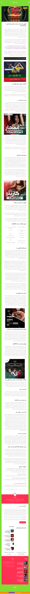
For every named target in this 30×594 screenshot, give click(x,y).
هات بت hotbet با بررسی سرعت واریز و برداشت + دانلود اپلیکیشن (7, 549)
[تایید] (17, 528)
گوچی (16, 52)
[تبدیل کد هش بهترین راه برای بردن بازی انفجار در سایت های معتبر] (25, 563)
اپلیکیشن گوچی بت (22, 178)
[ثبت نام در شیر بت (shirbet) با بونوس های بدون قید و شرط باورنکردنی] (12, 543)
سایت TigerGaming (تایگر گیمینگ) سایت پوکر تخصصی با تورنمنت (7, 540)
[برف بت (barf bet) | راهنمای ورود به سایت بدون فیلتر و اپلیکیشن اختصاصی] (12, 530)
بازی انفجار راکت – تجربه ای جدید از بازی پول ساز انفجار (19, 576)
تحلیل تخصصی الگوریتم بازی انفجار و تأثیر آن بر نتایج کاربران (20, 572)
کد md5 (20, 279)
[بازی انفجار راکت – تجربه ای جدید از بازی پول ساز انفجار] (25, 575)
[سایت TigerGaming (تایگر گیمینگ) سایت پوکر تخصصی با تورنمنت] (12, 539)
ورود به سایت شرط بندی (11, 592)
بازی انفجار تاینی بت (7, 553)
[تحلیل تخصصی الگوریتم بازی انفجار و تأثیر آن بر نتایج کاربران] (25, 571)
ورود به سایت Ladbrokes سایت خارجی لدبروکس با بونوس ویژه (7, 536)
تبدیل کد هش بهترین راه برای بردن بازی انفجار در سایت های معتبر (20, 564)
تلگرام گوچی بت (23, 152)
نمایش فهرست (19, 58)
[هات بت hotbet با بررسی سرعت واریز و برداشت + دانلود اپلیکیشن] (12, 548)
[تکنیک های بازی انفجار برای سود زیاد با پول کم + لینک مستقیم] (25, 567)
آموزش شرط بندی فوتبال (10, 110)
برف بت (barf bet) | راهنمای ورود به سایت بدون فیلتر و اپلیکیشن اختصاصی (7, 531)
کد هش (22, 279)
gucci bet (6, 218)
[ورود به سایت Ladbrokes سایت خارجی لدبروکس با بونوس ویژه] (12, 535)
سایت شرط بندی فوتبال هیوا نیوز (20, 553)
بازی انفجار (15, 2)
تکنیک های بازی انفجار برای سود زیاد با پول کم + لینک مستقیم (20, 568)
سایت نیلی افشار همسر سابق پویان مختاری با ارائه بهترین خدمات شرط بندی (20, 580)
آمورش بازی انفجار (21, 148)
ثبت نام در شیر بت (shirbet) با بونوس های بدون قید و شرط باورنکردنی (7, 544)
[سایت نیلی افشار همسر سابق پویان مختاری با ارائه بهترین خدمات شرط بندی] (25, 579)
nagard (15, 497)
